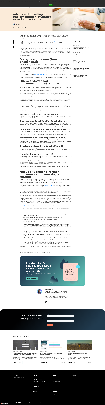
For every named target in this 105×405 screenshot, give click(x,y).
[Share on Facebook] (13, 40)
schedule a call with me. (64, 250)
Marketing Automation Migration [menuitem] (39, 381)
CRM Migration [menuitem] (36, 377)
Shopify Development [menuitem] (76, 377)
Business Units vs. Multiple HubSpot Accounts (81, 48)
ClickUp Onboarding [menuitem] (56, 377)
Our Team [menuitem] (35, 394)
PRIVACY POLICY (31, 402)
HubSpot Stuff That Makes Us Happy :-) (82, 62)
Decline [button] (55, 5)
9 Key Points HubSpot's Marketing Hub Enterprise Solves (80, 55)
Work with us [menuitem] (35, 395)
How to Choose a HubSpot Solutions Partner (80, 76)
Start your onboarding (32, 278)
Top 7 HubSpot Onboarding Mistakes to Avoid (81, 69)
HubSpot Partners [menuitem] (36, 386)
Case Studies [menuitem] (55, 395)
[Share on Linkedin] (13, 44)
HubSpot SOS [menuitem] (36, 384)
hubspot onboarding (17, 11)
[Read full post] (25, 345)
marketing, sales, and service (56, 41)
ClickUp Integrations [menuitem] (56, 379)
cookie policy (55, 1)
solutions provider (49, 185)
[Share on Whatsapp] (13, 47)
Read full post (18, 362)
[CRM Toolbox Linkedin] (40, 402)
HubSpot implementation (39, 74)
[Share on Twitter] (13, 42)
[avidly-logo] (15, 375)
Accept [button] (50, 5)
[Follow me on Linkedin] (46, 302)
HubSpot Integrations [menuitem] (37, 379)
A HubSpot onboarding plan (26, 205)
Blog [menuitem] (54, 394)
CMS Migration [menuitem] (36, 383)
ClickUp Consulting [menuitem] (56, 381)
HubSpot (14, 351)
